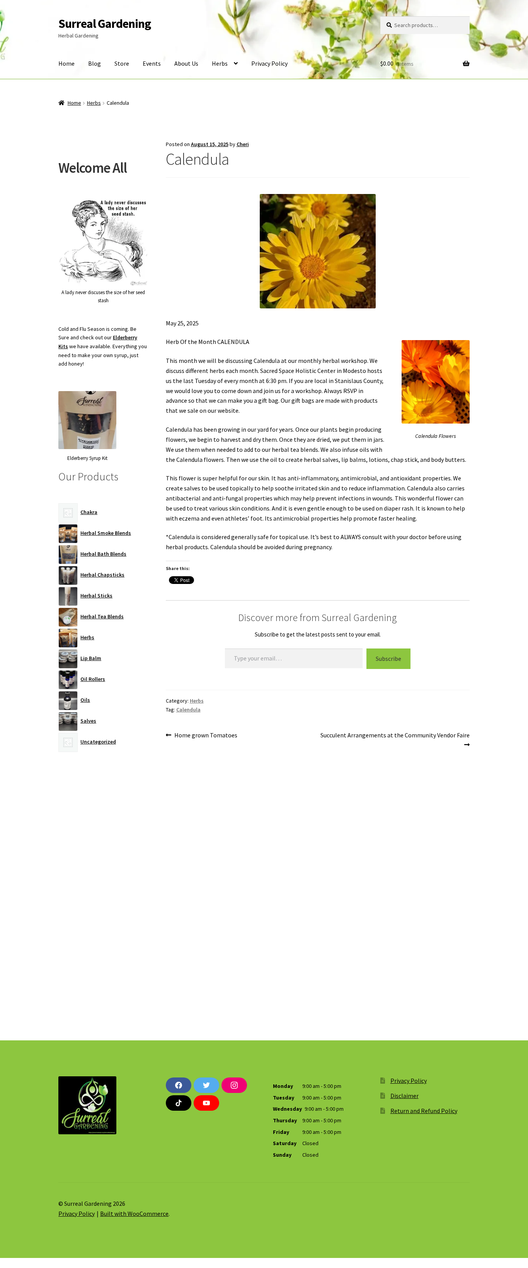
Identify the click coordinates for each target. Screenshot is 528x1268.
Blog (94, 63)
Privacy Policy (269, 63)
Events (152, 63)
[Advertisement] (103, 888)
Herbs (220, 63)
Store (121, 63)
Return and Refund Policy (423, 1111)
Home (66, 63)
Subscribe (388, 658)
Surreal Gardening (104, 23)
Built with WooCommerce (134, 1213)
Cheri (243, 144)
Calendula (188, 709)
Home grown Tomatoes (205, 735)
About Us (186, 63)
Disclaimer (404, 1096)
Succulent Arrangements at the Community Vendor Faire (395, 740)
